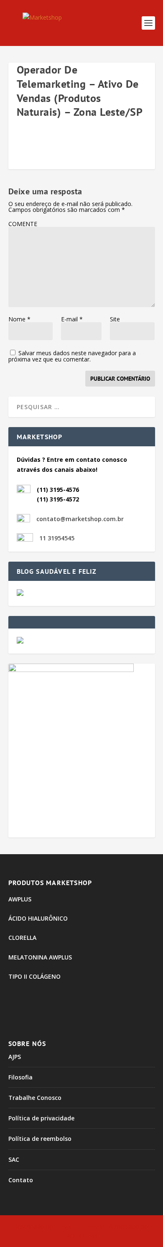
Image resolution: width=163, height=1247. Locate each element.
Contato (20, 1180)
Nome (19, 319)
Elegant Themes (79, 1226)
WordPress (81, 1235)
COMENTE (22, 224)
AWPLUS (19, 899)
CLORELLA (22, 938)
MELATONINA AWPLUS (40, 957)
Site (115, 319)
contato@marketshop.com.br (80, 519)
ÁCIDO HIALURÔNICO (38, 918)
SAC (13, 1159)
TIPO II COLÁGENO (34, 976)
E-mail (72, 319)
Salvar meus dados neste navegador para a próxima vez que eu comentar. (72, 356)
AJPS (14, 1057)
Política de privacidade (41, 1118)
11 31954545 (56, 538)
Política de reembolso (39, 1139)
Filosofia (20, 1077)
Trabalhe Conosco (34, 1098)
